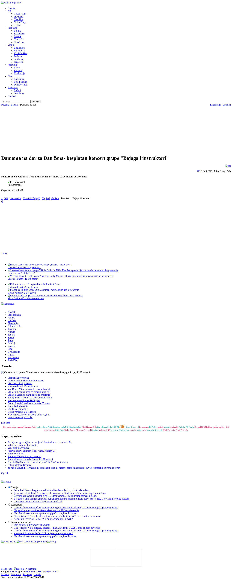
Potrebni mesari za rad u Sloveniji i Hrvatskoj (30, 459)
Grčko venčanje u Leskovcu (22, 411)
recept (144, 430)
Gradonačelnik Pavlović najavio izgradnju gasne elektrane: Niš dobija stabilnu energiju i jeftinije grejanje (66, 507)
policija (161, 427)
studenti (40, 427)
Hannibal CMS (33, 571)
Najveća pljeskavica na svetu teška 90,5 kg (29, 414)
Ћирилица (216, 104)
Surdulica (18, 59)
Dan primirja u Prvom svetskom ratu (32, 525)
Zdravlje (12, 343)
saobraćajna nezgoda (15, 427)
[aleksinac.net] (9, 541)
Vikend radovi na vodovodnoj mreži (26, 380)
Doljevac (18, 16)
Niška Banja (20, 22)
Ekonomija (13, 323)
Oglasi (11, 354)
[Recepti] (6, 481)
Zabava (14, 104)
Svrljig (17, 25)
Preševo (18, 56)
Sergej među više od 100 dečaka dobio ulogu (30, 397)
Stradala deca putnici (18, 409)
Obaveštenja (14, 351)
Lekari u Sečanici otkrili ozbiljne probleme (29, 394)
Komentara (16, 504)
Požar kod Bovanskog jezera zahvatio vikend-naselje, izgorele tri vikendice (51, 490)
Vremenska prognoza (18, 377)
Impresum (16, 574)
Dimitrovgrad (20, 84)
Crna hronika (14, 314)
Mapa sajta (6, 568)
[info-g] (51, 541)
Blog (10, 348)
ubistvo (99, 427)
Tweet (4, 253)
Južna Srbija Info (75, 427)
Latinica (227, 104)
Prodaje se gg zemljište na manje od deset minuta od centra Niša (39, 442)
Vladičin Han (20, 53)
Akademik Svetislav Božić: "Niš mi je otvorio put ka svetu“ (43, 519)
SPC (203, 427)
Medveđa (18, 39)
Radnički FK (183, 427)
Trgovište (18, 62)
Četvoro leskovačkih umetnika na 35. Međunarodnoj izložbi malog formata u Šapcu (55, 496)
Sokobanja (19, 93)
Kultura (11, 331)
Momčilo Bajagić (31, 198)
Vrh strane (31, 568)
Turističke (12, 360)
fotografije (151, 430)
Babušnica (19, 79)
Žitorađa (18, 70)
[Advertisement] (116, 130)
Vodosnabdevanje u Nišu (20, 417)
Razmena (27, 574)
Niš (9, 10)
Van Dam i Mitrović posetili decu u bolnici (29, 389)
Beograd (197, 427)
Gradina (95, 430)
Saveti (11, 337)
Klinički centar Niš (89, 427)
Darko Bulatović (70, 430)
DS (150, 427)
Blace (17, 67)
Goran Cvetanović (132, 427)
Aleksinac (13, 87)
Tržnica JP (159, 430)
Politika (11, 317)
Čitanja (14, 487)
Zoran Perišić (48, 427)
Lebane (17, 36)
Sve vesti (5, 422)
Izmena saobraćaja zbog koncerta (24, 267)
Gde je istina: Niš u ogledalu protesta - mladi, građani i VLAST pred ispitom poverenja (57, 516)
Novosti (11, 312)
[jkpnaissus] (7, 303)
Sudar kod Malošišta (18, 406)
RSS (21, 568)
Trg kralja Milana (50, 198)
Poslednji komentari (21, 522)
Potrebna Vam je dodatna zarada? (24, 456)
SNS (108, 430)
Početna (11, 8)
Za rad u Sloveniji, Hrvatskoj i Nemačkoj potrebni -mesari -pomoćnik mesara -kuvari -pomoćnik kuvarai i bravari (64, 467)
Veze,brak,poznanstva (18, 448)
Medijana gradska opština (215, 427)
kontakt (37, 574)
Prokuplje (12, 64)
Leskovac (12, 27)
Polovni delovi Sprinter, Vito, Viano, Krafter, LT (32, 450)
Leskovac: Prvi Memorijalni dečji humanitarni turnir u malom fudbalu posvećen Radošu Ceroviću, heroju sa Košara (72, 498)
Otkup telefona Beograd (20, 465)
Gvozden (13, 571)
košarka (167, 427)
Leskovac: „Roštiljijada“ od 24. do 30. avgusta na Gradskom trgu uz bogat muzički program (60, 493)
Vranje (11, 45)
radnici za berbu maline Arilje (22, 445)
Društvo (12, 320)
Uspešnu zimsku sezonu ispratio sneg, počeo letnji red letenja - (45, 513)
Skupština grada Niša (61, 427)
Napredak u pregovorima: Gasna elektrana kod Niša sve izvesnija (46, 510)
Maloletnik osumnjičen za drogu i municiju (29, 392)
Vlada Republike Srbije (172, 430)
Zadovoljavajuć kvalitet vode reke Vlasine (29, 403)
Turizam (12, 329)
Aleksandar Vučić (30, 427)
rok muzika (15, 198)
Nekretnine (13, 357)
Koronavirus (144, 427)
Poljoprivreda (14, 326)
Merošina (18, 19)
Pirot (10, 76)
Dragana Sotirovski (84, 430)
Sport (10, 340)
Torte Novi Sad (15, 453)
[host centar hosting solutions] (32, 541)
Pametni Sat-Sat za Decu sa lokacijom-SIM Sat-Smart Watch (38, 462)
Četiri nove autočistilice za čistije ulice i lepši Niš (38, 501)
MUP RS (116, 427)
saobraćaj (133, 430)
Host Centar (52, 571)
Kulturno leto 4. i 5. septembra (23, 287)
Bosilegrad (19, 47)
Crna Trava (19, 42)
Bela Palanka (20, 81)
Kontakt (12, 96)
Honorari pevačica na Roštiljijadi (24, 400)
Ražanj (17, 90)
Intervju (11, 346)
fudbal (139, 430)
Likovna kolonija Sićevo (20, 383)
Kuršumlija (19, 73)
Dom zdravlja (107, 427)
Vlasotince (19, 33)
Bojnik (17, 30)
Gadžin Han (20, 13)
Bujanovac (19, 50)
